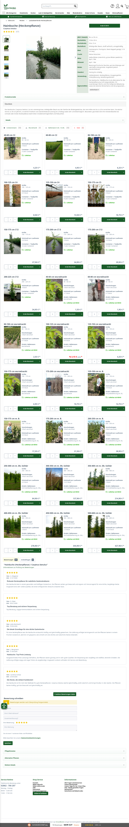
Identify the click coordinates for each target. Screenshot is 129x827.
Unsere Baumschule (70, 784)
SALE (80, 128)
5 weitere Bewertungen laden (65, 694)
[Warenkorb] (126, 6)
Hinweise (76, 825)
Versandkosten (60, 822)
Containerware (14, 128)
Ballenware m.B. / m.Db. (58, 128)
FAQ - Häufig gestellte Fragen (73, 787)
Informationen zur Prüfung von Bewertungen (18, 567)
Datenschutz (68, 789)
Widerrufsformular (39, 786)
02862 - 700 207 (8, 785)
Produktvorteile (10, 97)
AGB (34, 787)
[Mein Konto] (117, 6)
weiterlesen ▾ (94, 90)
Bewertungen (10, 560)
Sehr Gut (68, 825)
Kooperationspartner (40, 791)
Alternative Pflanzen (12, 758)
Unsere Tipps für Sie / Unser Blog (74, 786)
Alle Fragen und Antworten (73, 783)
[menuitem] (59, 5)
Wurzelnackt (35, 128)
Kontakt (35, 783)
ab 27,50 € (105, 26)
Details (8, 120)
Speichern (8, 743)
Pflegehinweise (10, 751)
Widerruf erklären (40, 793)
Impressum (36, 789)
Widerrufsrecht (38, 784)
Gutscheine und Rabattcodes (73, 791)
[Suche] (122, 6)
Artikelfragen (27, 560)
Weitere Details (10, 765)
